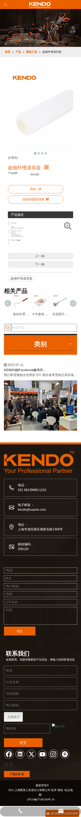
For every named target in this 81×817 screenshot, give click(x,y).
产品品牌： (14, 173)
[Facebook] (8, 754)
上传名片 (13, 717)
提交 (19, 631)
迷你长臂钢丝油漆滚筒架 (21, 314)
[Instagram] (53, 754)
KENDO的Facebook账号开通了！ (26, 368)
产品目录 (15, 774)
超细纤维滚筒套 (21, 278)
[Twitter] (31, 754)
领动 (60, 790)
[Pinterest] (64, 754)
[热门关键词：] (7, 327)
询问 (33, 189)
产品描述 (17, 214)
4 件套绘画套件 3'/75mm (40, 314)
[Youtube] (42, 754)
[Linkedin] (20, 754)
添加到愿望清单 (33, 199)
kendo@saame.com (32, 509)
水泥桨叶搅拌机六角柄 (60, 314)
